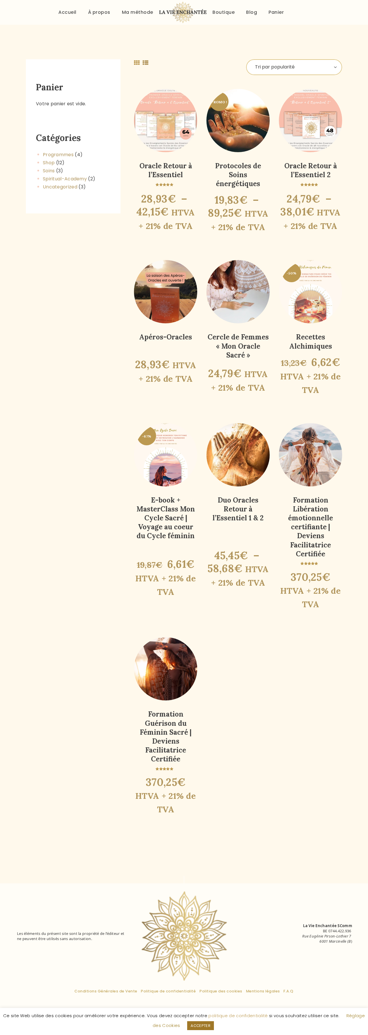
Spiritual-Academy (65, 178)
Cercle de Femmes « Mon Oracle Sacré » (238, 346)
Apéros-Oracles (165, 337)
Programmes (58, 154)
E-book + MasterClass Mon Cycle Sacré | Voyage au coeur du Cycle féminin (166, 518)
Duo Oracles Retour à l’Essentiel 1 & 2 (238, 509)
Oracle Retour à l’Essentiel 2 (310, 170)
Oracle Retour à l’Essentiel (165, 170)
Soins (49, 170)
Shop (49, 162)
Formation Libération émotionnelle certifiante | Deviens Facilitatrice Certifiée (310, 527)
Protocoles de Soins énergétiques (238, 174)
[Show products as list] (145, 63)
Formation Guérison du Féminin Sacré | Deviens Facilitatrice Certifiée (165, 736)
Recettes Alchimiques (310, 341)
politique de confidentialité (238, 1016)
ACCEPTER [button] (200, 1025)
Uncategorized (60, 187)
